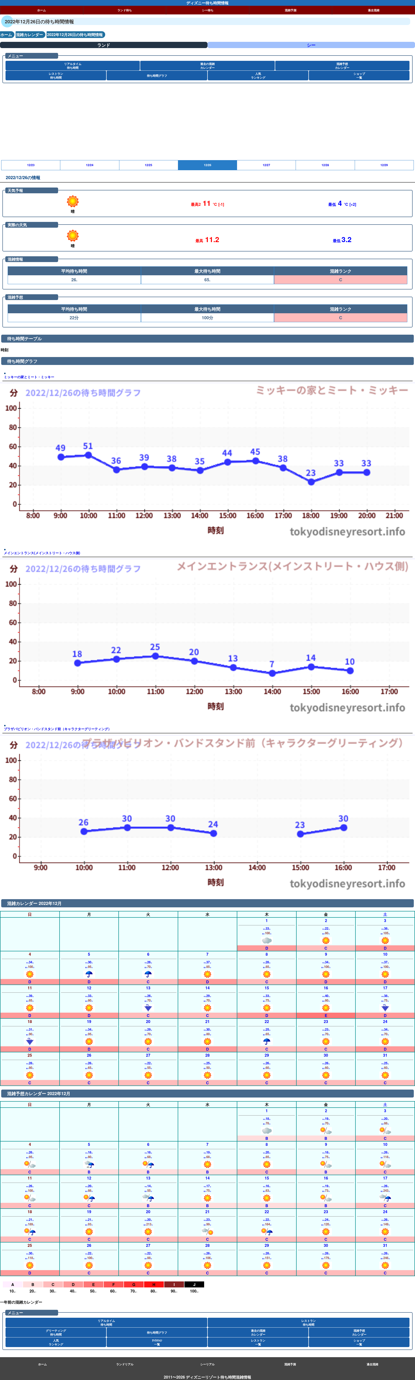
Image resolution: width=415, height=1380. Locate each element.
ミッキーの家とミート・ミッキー (29, 377)
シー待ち (208, 10)
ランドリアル (125, 1364)
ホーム (41, 10)
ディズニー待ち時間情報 (207, 3)
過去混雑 (373, 10)
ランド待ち (124, 10)
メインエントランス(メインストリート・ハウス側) (42, 553)
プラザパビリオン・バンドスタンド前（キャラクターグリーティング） (57, 729)
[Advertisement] (144, 124)
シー (311, 45)
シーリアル (207, 1364)
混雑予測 (290, 10)
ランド (103, 45)
